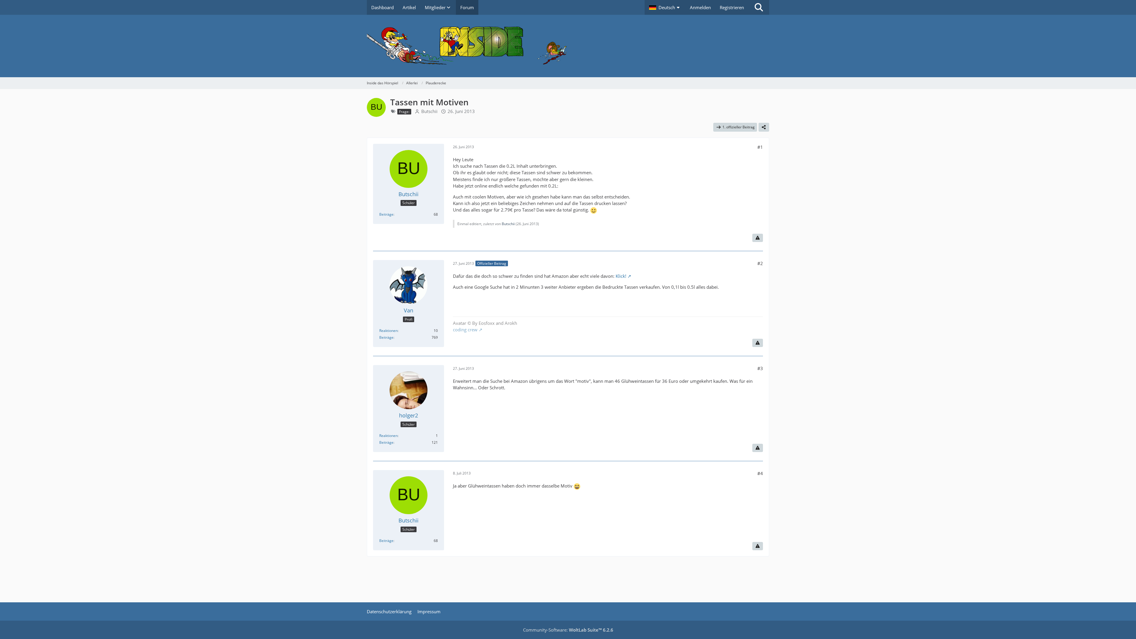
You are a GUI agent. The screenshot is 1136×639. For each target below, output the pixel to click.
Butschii (429, 111)
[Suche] (758, 7)
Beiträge (386, 214)
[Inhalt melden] (757, 238)
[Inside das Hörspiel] (568, 46)
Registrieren (732, 7)
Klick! (621, 276)
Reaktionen (388, 330)
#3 (760, 368)
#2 (760, 263)
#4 (760, 473)
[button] (665, 7)
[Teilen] (764, 127)
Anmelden (700, 7)
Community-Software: (568, 630)
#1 (760, 147)
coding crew (465, 330)
